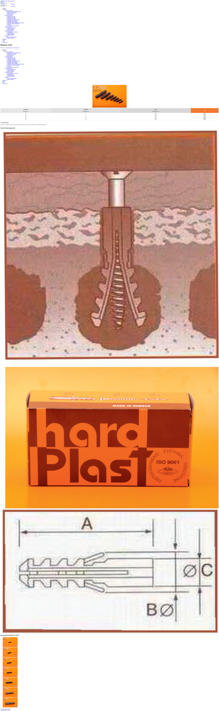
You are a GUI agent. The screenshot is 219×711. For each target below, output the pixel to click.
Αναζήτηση (13, 4)
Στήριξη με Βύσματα (9, 47)
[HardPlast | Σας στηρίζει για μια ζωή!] (7, 0)
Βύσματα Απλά (16, 47)
